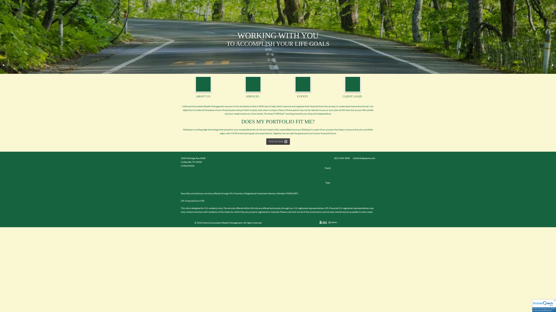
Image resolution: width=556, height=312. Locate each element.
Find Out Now (276, 141)
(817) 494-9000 (342, 158)
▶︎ (554, 65)
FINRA (289, 193)
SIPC (295, 193)
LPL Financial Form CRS (192, 200)
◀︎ (4, 65)
